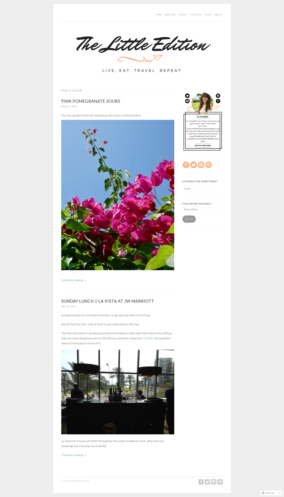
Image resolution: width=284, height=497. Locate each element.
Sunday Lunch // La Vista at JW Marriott (107, 301)
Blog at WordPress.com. (75, 481)
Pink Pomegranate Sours (90, 101)
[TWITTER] (207, 482)
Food (208, 14)
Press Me (189, 219)
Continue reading (74, 280)
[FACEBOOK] (201, 482)
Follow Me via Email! (197, 203)
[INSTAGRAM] (213, 482)
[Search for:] (197, 189)
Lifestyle (196, 14)
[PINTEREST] (220, 482)
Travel (183, 14)
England (170, 14)
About (218, 14)
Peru (159, 14)
